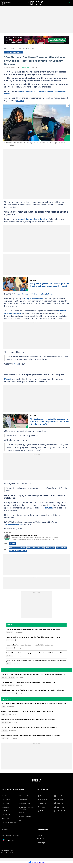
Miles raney (50, 547)
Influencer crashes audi (35, 547)
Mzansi (7, 379)
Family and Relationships (26, 48)
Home (6, 48)
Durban (12, 543)
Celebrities (9, 632)
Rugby (8, 663)
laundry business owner (33, 298)
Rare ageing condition (17, 547)
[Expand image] (67, 105)
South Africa (5, 722)
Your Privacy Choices (38, 862)
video (16, 363)
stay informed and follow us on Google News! (35, 294)
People (13, 48)
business (20, 100)
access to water (45, 507)
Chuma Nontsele (25, 67)
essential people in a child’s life (32, 219)
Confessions (10, 640)
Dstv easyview (61, 547)
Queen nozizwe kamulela (17, 550)
